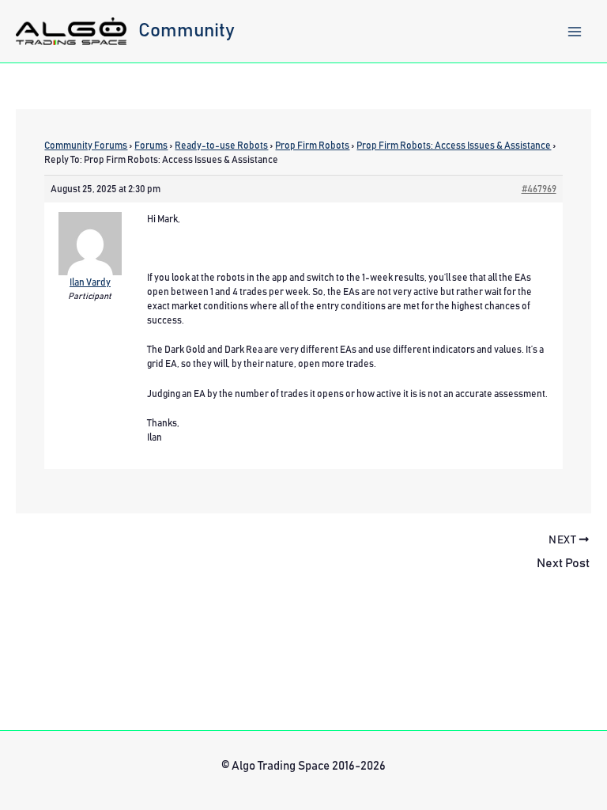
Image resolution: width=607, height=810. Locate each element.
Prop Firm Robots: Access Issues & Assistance (453, 145)
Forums (151, 145)
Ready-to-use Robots (221, 145)
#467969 (539, 189)
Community (186, 30)
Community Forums (85, 145)
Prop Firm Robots (312, 145)
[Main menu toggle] (574, 31)
